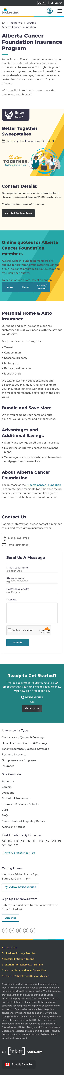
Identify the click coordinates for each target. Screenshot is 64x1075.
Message (11, 599)
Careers (6, 787)
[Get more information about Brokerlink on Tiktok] (32, 930)
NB (22, 840)
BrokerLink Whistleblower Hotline (22, 964)
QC (4, 845)
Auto (10, 287)
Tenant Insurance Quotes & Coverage (25, 749)
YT (16, 845)
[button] (41, 3)
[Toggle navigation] (59, 11)
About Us (8, 781)
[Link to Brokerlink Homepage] (3, 22)
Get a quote (48, 667)
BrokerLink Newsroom (16, 798)
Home (25, 287)
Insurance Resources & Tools (20, 804)
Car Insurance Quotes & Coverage (23, 737)
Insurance (8, 766)
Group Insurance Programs (19, 760)
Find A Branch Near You (19, 852)
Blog (5, 810)
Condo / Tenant (41, 287)
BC (10, 840)
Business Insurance (14, 754)
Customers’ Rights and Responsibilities (25, 976)
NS (41, 840)
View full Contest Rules (18, 213)
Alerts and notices (13, 827)
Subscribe (10, 917)
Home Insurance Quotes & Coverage (25, 743)
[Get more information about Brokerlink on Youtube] (18, 930)
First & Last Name (17, 567)
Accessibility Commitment (18, 959)
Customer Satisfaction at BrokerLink (24, 970)
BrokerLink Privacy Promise (19, 953)
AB (4, 840)
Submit (17, 642)
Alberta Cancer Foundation (43, 485)
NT (35, 840)
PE (59, 840)
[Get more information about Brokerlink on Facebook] (4, 930)
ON (54, 840)
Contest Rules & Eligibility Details (23, 821)
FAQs (5, 815)
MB (16, 840)
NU (47, 840)
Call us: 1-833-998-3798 (22, 887)
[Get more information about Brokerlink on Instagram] (25, 930)
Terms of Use (9, 947)
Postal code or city (17, 589)
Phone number (15, 578)
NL (28, 840)
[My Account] (50, 11)
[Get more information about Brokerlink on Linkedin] (11, 930)
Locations (8, 792)
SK (10, 845)
